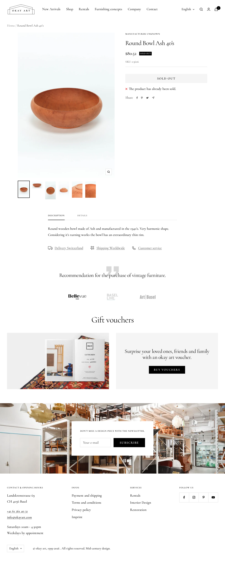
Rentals (84, 9)
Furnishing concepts (108, 9)
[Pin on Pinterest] (142, 98)
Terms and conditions (86, 502)
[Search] (201, 9)
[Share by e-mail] (153, 98)
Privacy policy (81, 510)
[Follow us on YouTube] (213, 497)
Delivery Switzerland (69, 248)
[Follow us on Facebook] (184, 497)
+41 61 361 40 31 (17, 511)
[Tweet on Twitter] (147, 98)
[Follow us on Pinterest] (203, 497)
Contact (152, 9)
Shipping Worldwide (111, 248)
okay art (41, 548)
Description (56, 215)
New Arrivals (51, 9)
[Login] (208, 9)
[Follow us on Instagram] (194, 497)
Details (82, 215)
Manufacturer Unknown (142, 34)
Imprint (77, 517)
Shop (69, 9)
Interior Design (140, 502)
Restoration (138, 510)
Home (11, 25)
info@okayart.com (19, 517)
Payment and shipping (87, 495)
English (186, 9)
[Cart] (216, 9)
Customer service (150, 248)
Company (134, 9)
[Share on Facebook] (137, 98)
